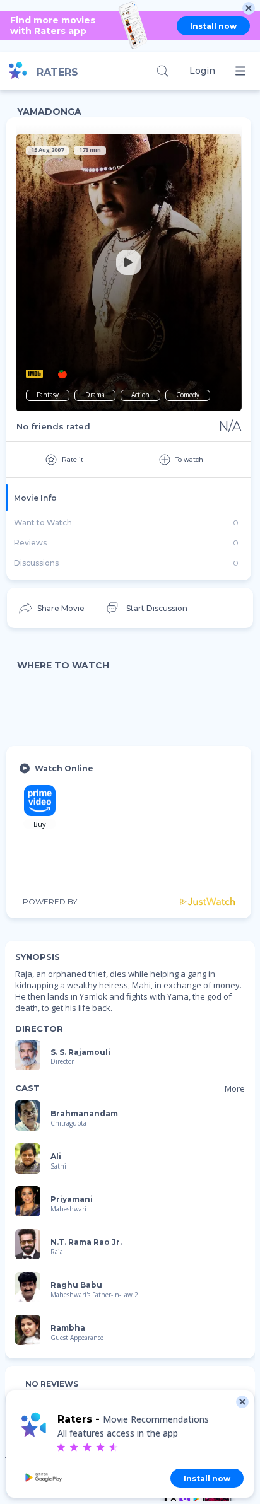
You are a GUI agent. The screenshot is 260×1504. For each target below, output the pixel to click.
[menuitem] (51, 608)
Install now (213, 26)
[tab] (128, 497)
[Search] (162, 71)
